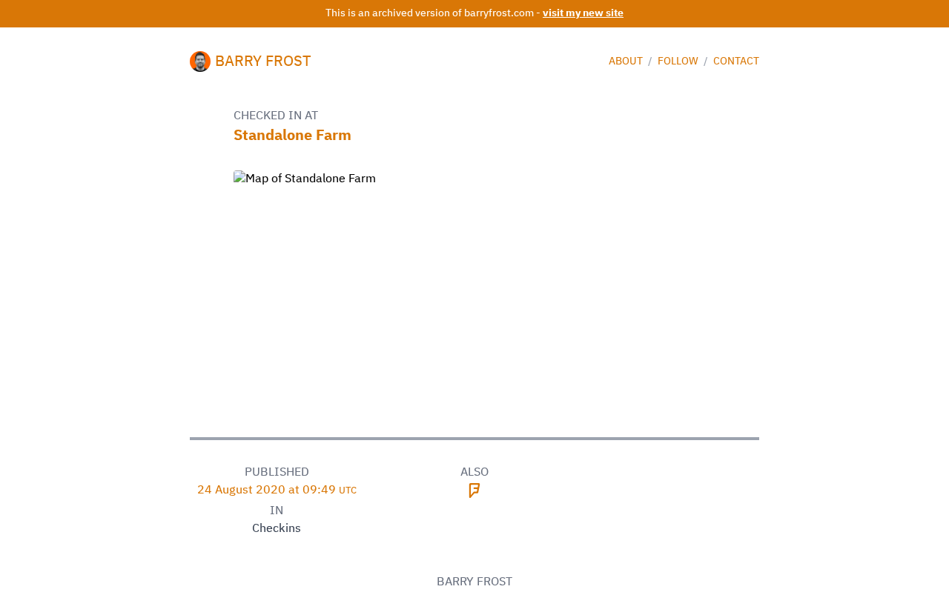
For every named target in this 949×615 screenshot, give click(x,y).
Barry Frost (263, 61)
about (627, 61)
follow (679, 61)
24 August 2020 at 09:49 (277, 490)
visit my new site (583, 13)
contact (736, 61)
